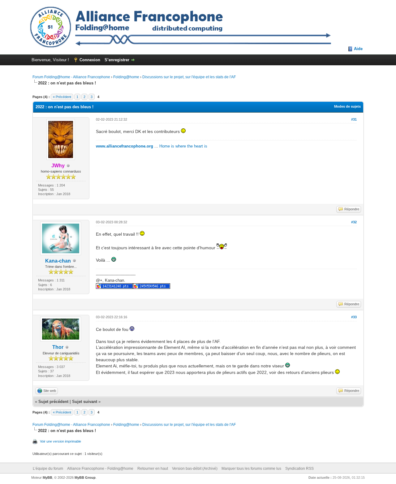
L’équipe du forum (48, 468)
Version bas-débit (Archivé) (194, 468)
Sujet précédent (53, 401)
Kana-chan (58, 260)
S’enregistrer (117, 60)
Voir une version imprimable (60, 441)
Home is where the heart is (183, 146)
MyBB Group (85, 477)
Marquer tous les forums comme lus (251, 468)
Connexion (90, 60)
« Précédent (62, 97)
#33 (354, 317)
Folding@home (126, 77)
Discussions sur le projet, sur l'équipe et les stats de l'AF (189, 77)
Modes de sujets (347, 106)
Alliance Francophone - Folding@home (100, 468)
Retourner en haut (152, 468)
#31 (354, 119)
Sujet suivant (84, 401)
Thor (57, 347)
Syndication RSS (299, 468)
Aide (358, 48)
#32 (354, 222)
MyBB (47, 477)
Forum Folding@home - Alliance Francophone (71, 77)
